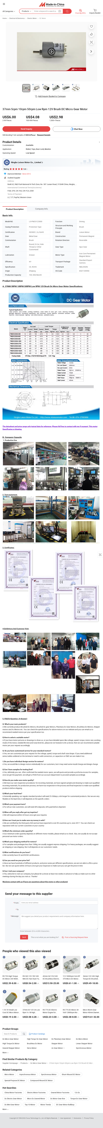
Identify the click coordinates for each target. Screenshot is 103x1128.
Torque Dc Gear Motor (78, 1098)
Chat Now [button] (78, 129)
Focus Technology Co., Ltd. (35, 1118)
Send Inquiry (26, 129)
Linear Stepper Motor (84, 1043)
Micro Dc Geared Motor (36, 1098)
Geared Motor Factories (60, 1092)
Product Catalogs (38, 1034)
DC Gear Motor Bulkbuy (65, 1104)
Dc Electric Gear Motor (13, 1098)
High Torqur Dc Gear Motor (37, 1039)
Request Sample (43, 135)
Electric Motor (32, 18)
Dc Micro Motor (82, 1039)
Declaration (77, 1118)
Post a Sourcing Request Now (75, 937)
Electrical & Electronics (17, 18)
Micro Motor (9, 1074)
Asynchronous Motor (27, 1074)
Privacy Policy (89, 1118)
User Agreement (65, 1118)
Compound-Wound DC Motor (41, 1080)
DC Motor (42, 18)
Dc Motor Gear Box (57, 1098)
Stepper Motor (57, 1043)
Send (24, 937)
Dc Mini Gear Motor (12, 1104)
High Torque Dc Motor (11, 1043)
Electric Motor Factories (36, 1092)
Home (5, 18)
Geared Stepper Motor (11, 1048)
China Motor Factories (13, 1092)
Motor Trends (45, 1104)
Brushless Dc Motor (34, 1043)
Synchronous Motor (83, 1048)
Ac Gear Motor (57, 1048)
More (5, 1109)
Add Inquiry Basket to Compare (52, 96)
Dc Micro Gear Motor (11, 1039)
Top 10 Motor (30, 1104)
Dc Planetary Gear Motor (61, 1039)
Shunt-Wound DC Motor (71, 1074)
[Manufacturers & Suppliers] (51, 4)
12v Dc (77, 1092)
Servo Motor (32, 1048)
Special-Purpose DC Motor (15, 1080)
